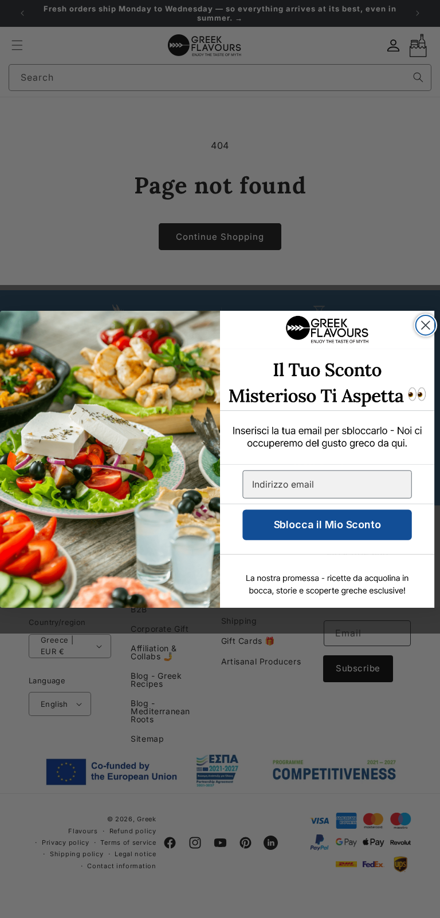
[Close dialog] (425, 325)
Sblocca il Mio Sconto (327, 525)
